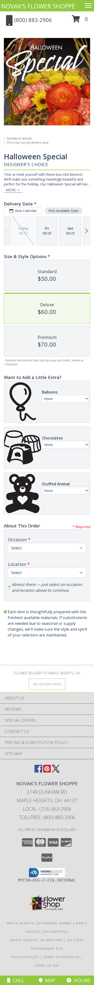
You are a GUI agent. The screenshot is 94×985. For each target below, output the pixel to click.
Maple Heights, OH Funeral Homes (39, 923)
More (11, 190)
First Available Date (63, 210)
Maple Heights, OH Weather (36, 940)
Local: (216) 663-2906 (47, 809)
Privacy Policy (25, 957)
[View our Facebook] (38, 771)
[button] (80, 20)
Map (48, 980)
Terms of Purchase (61, 957)
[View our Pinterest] (47, 771)
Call (17, 980)
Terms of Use (47, 965)
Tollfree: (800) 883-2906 (47, 817)
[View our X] (56, 771)
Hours (80, 980)
